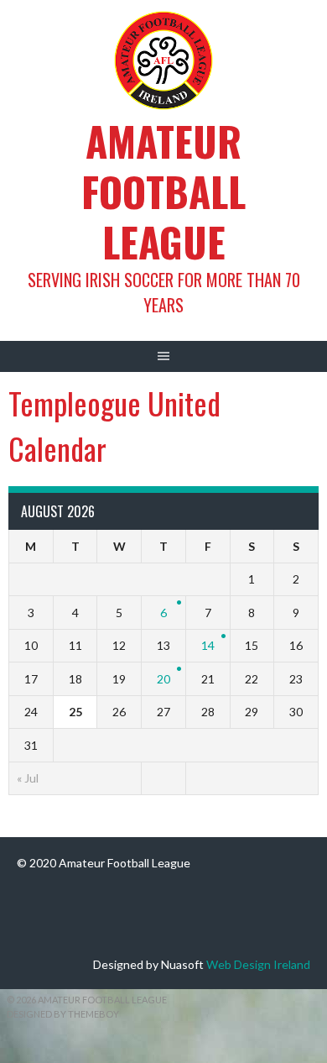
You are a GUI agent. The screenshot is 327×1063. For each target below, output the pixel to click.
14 (208, 645)
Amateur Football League (163, 191)
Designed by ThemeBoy (63, 1013)
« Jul (28, 778)
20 (163, 679)
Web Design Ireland (258, 964)
